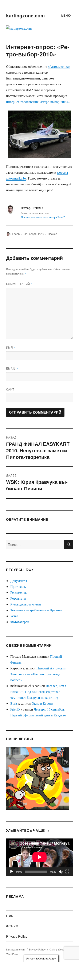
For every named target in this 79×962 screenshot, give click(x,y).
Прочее (52, 234)
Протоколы (18, 586)
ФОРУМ (12, 926)
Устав (14, 616)
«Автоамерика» (59, 66)
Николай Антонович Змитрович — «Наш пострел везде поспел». (38, 674)
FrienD (16, 234)
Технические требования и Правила (36, 610)
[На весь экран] (67, 872)
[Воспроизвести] (11, 872)
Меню (66, 15)
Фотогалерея (19, 622)
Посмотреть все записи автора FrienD (43, 217)
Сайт (10, 389)
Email (12, 368)
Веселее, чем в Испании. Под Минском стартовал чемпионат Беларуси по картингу (38, 691)
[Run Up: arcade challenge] (37, 777)
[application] (39, 857)
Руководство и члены (25, 604)
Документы (18, 580)
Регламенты (18, 592)
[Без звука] (61, 872)
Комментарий (19, 284)
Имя (11, 347)
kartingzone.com (25, 15)
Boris (13, 703)
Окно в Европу (43, 703)
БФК (9, 915)
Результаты (18, 598)
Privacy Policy (16, 936)
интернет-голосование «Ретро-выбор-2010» (37, 101)
